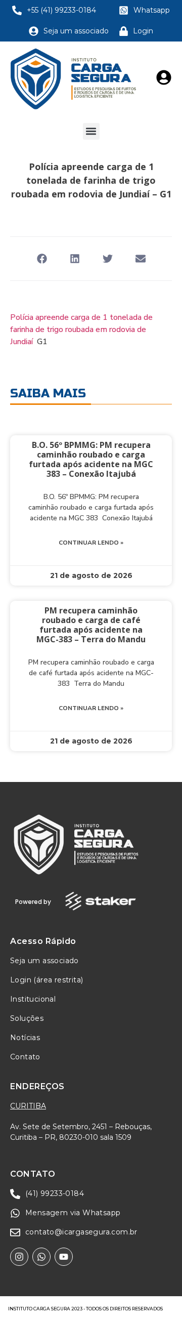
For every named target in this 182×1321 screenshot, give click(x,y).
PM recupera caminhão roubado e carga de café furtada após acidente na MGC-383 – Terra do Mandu (91, 625)
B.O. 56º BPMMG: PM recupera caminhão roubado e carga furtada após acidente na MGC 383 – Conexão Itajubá (91, 459)
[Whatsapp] (41, 1257)
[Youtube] (64, 1257)
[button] (91, 131)
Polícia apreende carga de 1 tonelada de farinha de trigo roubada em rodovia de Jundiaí (81, 329)
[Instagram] (19, 1257)
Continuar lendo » (91, 543)
